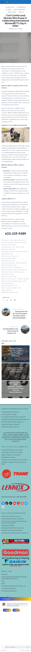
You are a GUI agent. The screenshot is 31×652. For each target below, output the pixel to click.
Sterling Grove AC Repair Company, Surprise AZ (15, 533)
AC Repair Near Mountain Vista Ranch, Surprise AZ (15, 419)
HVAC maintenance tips (7, 269)
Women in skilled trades (7, 290)
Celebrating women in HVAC (8, 246)
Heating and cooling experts (8, 260)
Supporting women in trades (19, 281)
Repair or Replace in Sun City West (11, 454)
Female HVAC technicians (23, 251)
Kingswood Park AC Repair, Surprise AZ (12, 421)
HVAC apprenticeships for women (9, 265)
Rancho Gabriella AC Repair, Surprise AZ (13, 518)
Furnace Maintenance (19, 9)
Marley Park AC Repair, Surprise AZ (11, 516)
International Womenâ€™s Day (9, 276)
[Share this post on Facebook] (3, 300)
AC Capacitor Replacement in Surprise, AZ (13, 586)
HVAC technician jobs (19, 271)
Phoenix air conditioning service (9, 278)
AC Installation (10, 7)
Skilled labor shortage (7, 281)
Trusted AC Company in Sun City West (12, 450)
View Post (15, 359)
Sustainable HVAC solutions (8, 283)
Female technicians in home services (10, 256)
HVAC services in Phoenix (7, 271)
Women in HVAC (17, 287)
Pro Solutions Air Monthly (9, 588)
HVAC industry (18, 267)
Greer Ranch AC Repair (8, 525)
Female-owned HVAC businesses (9, 258)
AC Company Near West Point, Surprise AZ (13, 417)
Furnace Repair (12, 12)
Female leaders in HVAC (7, 253)
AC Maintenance (21, 7)
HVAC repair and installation (20, 269)
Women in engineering (7, 287)
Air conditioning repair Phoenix (19, 240)
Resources (5, 574)
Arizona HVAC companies (20, 242)
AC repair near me (6, 240)
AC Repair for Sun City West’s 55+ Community (15, 459)
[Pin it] (11, 300)
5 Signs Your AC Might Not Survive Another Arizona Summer (15, 370)
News (3, 583)
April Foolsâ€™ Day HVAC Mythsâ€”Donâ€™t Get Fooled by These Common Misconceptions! (15, 387)
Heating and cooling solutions (8, 262)
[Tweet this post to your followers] (7, 300)
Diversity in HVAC (20, 246)
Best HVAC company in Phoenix (9, 244)
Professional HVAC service (23, 278)
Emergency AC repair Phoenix (8, 249)
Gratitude (21, 12)
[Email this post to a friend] (14, 300)
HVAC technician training (8, 274)
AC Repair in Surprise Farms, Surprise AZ (13, 528)
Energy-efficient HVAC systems (9, 251)
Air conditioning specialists (8, 242)
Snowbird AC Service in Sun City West (12, 452)
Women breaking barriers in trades (9, 285)
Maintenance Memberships (9, 591)
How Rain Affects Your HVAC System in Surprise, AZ (15, 330)
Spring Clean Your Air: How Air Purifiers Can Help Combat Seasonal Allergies (15, 314)
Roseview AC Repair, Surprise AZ (11, 424)
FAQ (3, 581)
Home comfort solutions (22, 262)
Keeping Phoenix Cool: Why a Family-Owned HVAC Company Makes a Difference (15, 352)
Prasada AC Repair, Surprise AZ (10, 426)
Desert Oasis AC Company (9, 414)
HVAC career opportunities (8, 267)
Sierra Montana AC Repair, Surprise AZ (12, 530)
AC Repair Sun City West (8, 457)
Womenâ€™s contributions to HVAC (10, 292)
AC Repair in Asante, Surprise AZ (10, 412)
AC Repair (8, 9)
